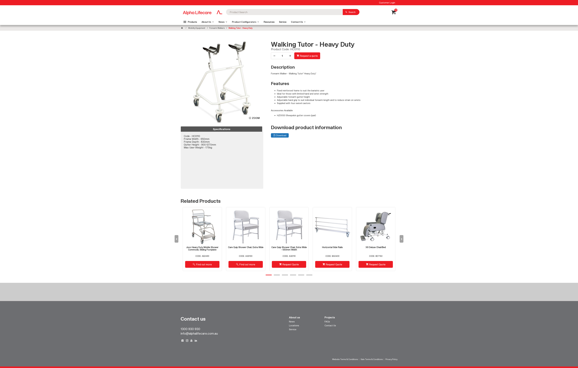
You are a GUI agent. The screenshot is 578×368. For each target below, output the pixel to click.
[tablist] (222, 157)
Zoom (256, 117)
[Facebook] (183, 341)
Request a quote (309, 55)
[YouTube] (191, 341)
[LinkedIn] (196, 341)
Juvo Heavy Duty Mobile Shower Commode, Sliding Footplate (202, 248)
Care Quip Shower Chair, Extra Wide (245, 247)
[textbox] (284, 12)
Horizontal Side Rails (332, 247)
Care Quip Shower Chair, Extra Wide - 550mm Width (289, 248)
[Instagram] (187, 341)
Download (281, 135)
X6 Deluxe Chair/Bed (376, 247)
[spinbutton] (282, 56)
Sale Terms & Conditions (372, 359)
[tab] (221, 129)
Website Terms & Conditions (345, 359)
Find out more (204, 264)
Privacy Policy (391, 359)
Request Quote (290, 264)
